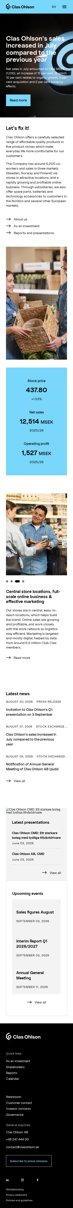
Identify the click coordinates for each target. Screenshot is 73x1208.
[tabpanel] (36, 583)
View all (19, 781)
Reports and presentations (34, 233)
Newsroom (13, 1096)
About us (20, 219)
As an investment (26, 226)
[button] (36, 708)
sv (54, 6)
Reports (11, 1073)
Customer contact (19, 1102)
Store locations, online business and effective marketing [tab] (17, 581)
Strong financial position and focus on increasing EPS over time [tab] (23, 581)
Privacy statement (16, 1194)
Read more (18, 100)
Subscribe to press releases (29, 1161)
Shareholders (15, 1067)
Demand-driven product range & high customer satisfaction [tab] (11, 581)
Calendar (12, 1079)
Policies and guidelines (19, 1200)
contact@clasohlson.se (22, 1147)
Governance (14, 1114)
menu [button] (64, 6)
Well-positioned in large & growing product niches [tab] (7, 581)
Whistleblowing (15, 1189)
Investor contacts (18, 1108)
